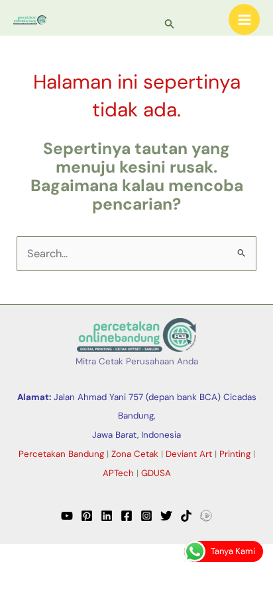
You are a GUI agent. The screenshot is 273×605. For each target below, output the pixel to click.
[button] (169, 24)
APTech (118, 473)
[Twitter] (166, 516)
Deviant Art (189, 454)
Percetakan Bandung (61, 454)
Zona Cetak (134, 454)
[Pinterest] (87, 516)
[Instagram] (146, 516)
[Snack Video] (206, 516)
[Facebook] (127, 516)
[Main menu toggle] (244, 19)
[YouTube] (67, 516)
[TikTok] (186, 516)
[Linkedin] (107, 516)
